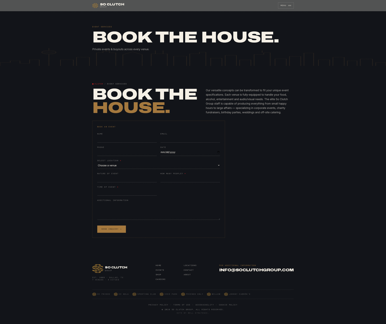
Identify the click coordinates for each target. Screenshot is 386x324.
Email (164, 134)
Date (163, 147)
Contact (189, 270)
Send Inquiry (111, 229)
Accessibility (205, 305)
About (187, 275)
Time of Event (108, 187)
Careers (161, 279)
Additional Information (112, 200)
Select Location (109, 161)
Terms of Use (181, 305)
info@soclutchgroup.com (256, 270)
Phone (100, 147)
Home (158, 265)
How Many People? (173, 173)
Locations (190, 265)
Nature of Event (108, 173)
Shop (158, 275)
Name (100, 134)
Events (160, 270)
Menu (283, 5)
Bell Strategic (198, 313)
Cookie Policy (228, 305)
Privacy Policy (158, 305)
